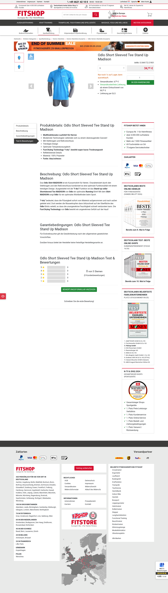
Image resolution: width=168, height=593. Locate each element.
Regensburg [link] (35, 495)
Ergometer (116, 473)
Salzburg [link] (44, 516)
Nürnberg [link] (26, 495)
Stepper (115, 512)
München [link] (51, 493)
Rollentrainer (117, 509)
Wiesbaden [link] (46, 498)
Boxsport (115, 500)
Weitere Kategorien (142, 23)
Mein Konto (145, 2)
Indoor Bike (116, 494)
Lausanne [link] (29, 531)
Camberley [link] (43, 507)
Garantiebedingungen (25, 136)
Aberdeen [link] (19, 507)
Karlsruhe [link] (44, 490)
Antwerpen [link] (20, 538)
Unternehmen (21, 2)
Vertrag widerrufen (84, 468)
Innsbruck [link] (24, 516)
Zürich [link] (35, 531)
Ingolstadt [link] (36, 490)
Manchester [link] (34, 510)
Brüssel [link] (28, 538)
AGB (66, 481)
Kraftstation (117, 482)
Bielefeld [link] (39, 482)
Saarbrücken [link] (21, 498)
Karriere (39, 2)
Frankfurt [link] (41, 487)
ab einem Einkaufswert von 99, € (112, 87)
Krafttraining (45, 23)
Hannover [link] (27, 490)
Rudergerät (116, 479)
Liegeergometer (118, 503)
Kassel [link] (51, 490)
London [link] (26, 510)
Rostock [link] (44, 495)
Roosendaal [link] (20, 525)
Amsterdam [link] (20, 522)
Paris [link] (21, 544)
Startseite (17, 39)
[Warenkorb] (150, 14)
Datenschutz (90, 481)
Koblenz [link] (19, 493)
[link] (127, 166)
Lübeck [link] (36, 493)
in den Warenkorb (140, 82)
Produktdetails (22, 126)
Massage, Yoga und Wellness (114, 23)
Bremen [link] (37, 485)
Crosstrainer (117, 470)
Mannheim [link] (43, 493)
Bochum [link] (46, 482)
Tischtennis (116, 488)
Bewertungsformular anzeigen (79, 289)
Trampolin (116, 485)
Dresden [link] (52, 485)
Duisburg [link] (28, 487)
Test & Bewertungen (24, 141)
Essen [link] (34, 487)
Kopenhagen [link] (21, 550)
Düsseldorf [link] (20, 487)
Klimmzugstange (118, 527)
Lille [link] (17, 544)
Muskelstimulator (118, 530)
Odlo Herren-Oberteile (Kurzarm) (99, 39)
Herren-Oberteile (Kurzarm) (76, 39)
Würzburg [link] (19, 501)
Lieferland (123, 2)
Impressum (31, 2)
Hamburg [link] (19, 490)
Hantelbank (116, 491)
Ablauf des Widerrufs (93, 490)
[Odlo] (31, 56)
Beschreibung (22, 131)
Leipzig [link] (29, 493)
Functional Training (119, 518)
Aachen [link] (19, 482)
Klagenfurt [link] (33, 516)
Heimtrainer (116, 506)
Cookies (68, 483)
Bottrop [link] (19, 485)
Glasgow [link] (19, 510)
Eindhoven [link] (48, 522)
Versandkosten (70, 487)
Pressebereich (90, 501)
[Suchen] (95, 14)
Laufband (116, 476)
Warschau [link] (20, 557)
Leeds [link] (26, 507)
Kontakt (46, 2)
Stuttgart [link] (38, 498)
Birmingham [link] (33, 507)
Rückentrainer (117, 524)
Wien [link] (51, 516)
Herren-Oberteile (58, 39)
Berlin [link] (33, 482)
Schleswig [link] (30, 498)
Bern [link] (22, 531)
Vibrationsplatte (118, 533)
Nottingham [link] (44, 510)
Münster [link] (19, 495)
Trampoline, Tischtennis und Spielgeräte (77, 23)
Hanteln (115, 497)
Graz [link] (18, 516)
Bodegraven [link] (30, 522)
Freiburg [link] (49, 487)
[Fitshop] (31, 14)
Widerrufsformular (72, 490)
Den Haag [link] (39, 522)
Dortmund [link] (45, 485)
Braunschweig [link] (28, 485)
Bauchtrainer (117, 521)
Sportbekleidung (44, 39)
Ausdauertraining (25, 23)
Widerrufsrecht (90, 487)
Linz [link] (39, 516)
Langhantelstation (119, 515)
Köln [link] (24, 493)
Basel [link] (18, 531)
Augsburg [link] (26, 482)
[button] (19, 57)
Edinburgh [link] (52, 507)
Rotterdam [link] (30, 525)
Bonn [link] (52, 482)
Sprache (134, 2)
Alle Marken (116, 538)
